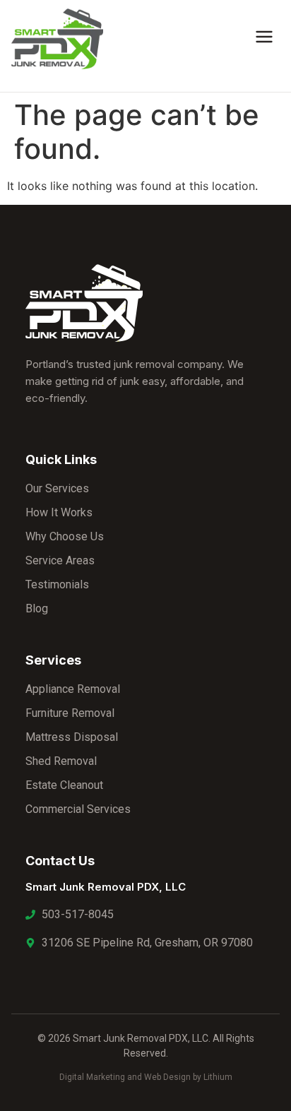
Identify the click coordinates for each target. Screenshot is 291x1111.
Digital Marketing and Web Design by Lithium (145, 1077)
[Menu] (264, 39)
